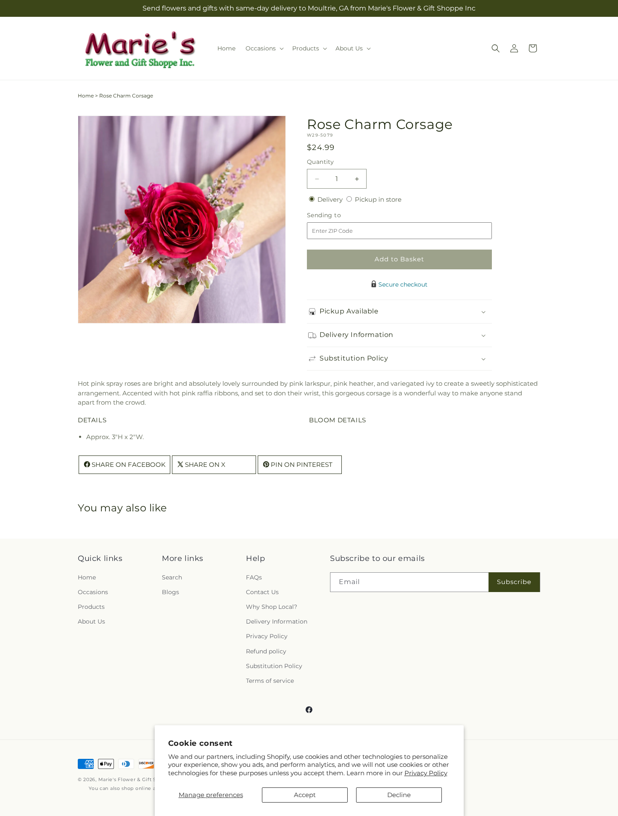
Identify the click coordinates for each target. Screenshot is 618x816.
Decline (399, 795)
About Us (91, 621)
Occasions (93, 592)
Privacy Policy (425, 773)
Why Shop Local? (271, 607)
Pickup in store (378, 199)
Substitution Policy (274, 666)
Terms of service (270, 680)
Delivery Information (276, 621)
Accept (305, 795)
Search (172, 577)
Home (86, 95)
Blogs (170, 592)
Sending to (336, 215)
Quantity (320, 162)
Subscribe (514, 582)
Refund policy (266, 651)
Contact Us (262, 592)
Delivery (330, 199)
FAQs (254, 577)
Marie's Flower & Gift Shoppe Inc (140, 779)
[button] (263, 48)
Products (91, 607)
